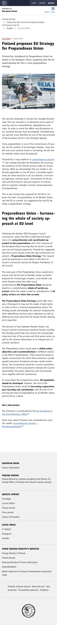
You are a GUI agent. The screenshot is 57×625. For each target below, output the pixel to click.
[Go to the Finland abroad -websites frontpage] (4, 3)
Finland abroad (8, 19)
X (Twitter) (6, 529)
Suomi (34, 3)
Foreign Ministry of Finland (13, 553)
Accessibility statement (28, 590)
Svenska (42, 3)
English (9, 28)
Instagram (6, 533)
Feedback (44, 590)
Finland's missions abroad (19, 586)
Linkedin (5, 538)
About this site (38, 586)
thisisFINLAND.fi (9, 567)
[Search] (47, 8)
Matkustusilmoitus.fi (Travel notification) (20, 562)
